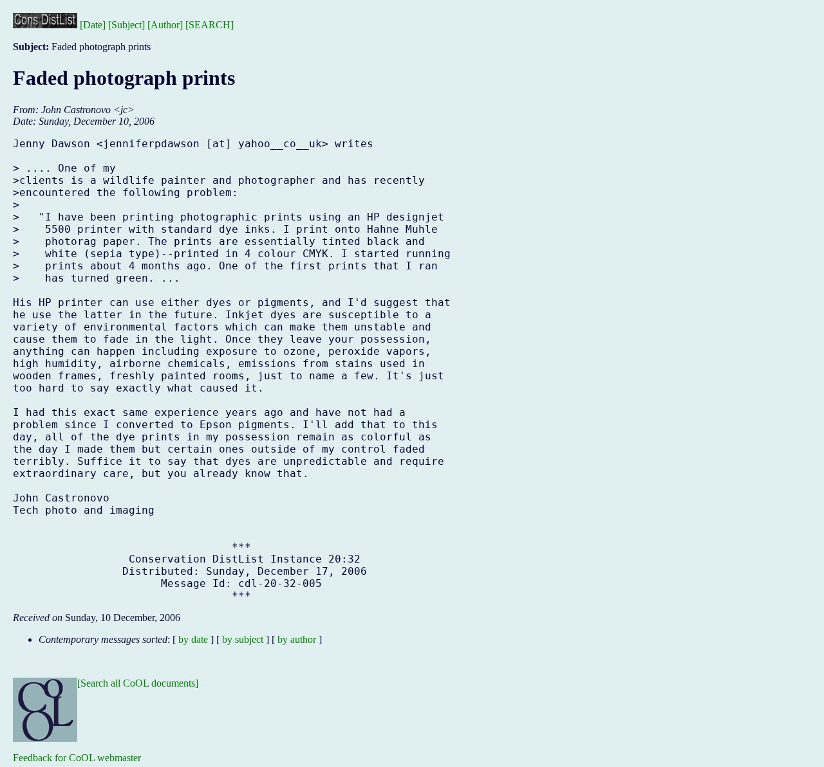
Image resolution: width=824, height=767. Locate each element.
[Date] (93, 24)
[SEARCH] (209, 24)
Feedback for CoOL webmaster (77, 757)
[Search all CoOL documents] (137, 683)
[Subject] (126, 24)
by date (193, 639)
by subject (242, 639)
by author (296, 639)
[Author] (165, 24)
